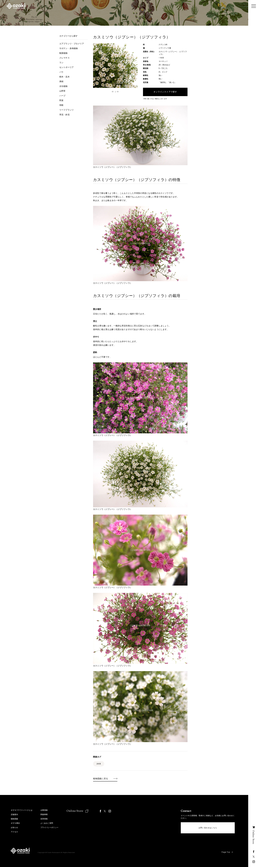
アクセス (14, 832)
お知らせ (14, 827)
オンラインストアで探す (165, 92)
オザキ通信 (15, 823)
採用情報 (44, 819)
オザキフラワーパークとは (21, 810)
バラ (61, 72)
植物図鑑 (14, 819)
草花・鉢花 (64, 114)
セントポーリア (66, 67)
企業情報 (44, 810)
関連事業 (44, 814)
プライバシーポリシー (49, 827)
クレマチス (64, 58)
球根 (61, 105)
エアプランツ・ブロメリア (71, 43)
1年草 (98, 764)
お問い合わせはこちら (208, 828)
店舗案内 (14, 814)
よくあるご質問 (46, 823)
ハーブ (62, 95)
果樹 (61, 81)
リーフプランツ (66, 110)
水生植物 (63, 86)
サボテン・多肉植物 (68, 48)
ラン (61, 62)
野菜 (61, 100)
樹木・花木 (64, 77)
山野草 (62, 91)
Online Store (75, 811)
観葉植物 (63, 53)
